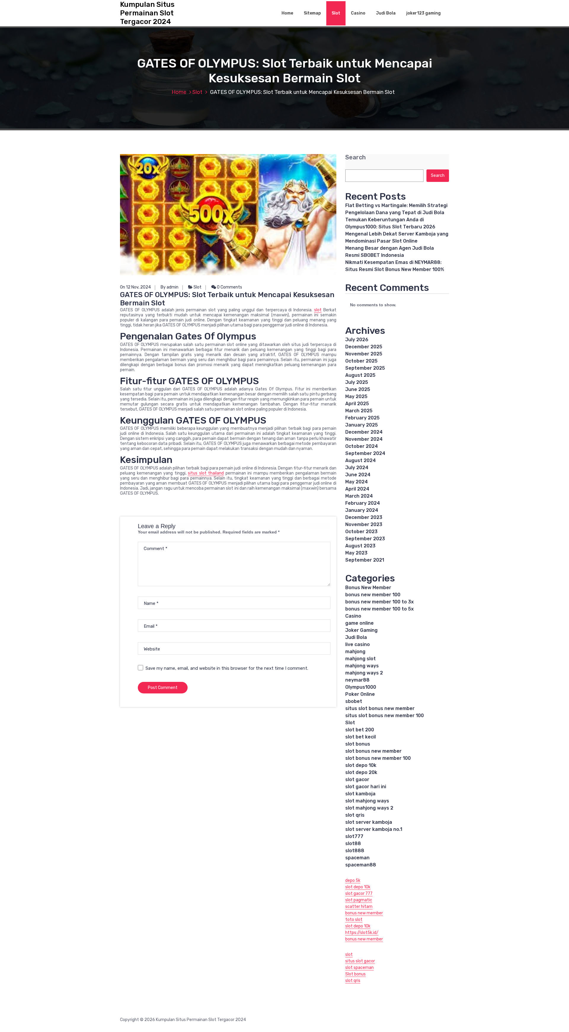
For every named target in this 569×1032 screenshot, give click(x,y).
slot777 (354, 836)
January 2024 (361, 510)
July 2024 (356, 467)
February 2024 (362, 503)
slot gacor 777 (359, 893)
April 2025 (357, 403)
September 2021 (364, 560)
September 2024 (365, 453)
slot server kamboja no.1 (373, 829)
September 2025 (365, 368)
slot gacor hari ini (365, 786)
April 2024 (357, 489)
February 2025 (362, 418)
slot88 (353, 843)
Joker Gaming (361, 630)
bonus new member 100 (372, 594)
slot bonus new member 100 (378, 758)
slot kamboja (360, 794)
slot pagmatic (358, 900)
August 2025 (360, 375)
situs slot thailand (206, 473)
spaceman (357, 857)
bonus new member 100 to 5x (379, 609)
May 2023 (356, 553)
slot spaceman (359, 967)
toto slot (353, 919)
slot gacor (357, 779)
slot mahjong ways (367, 801)
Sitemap (312, 13)
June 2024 (357, 474)
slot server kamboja (368, 822)
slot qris (355, 815)
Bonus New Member (368, 587)
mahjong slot (360, 658)
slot (318, 310)
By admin (169, 287)
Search (355, 157)
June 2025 (357, 389)
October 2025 (361, 361)
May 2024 (356, 482)
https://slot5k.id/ (361, 932)
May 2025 (356, 396)
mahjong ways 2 (364, 673)
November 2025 (363, 354)
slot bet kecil (360, 737)
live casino (357, 644)
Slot (336, 13)
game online (359, 623)
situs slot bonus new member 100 (384, 715)
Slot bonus (355, 974)
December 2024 (364, 432)
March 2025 (359, 411)
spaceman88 (360, 865)
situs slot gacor (360, 961)
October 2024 (361, 446)
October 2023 (361, 531)
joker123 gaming (423, 13)
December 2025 (363, 347)
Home (287, 13)
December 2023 (363, 517)
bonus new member (364, 913)
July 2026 (356, 339)
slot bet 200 (359, 730)
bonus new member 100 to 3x (379, 602)
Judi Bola (386, 13)
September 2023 (365, 538)
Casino (358, 13)
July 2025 (356, 382)
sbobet (353, 701)
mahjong (355, 651)
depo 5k (352, 880)
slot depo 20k (361, 772)
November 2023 (363, 524)
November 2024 (364, 439)
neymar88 (357, 680)
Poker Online (360, 694)
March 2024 (359, 496)
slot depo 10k (360, 765)
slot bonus (357, 744)
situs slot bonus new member (380, 708)
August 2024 (360, 460)
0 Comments (229, 287)
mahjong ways (362, 666)
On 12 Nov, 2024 (135, 287)
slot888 (354, 850)
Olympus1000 (360, 687)
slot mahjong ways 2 (369, 808)
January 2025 (361, 425)
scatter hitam (359, 906)
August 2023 (360, 546)
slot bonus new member (373, 751)
